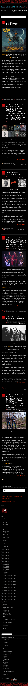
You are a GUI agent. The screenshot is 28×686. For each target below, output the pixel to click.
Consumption (12, 229)
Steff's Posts (5, 617)
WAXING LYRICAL (6, 627)
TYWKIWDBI (5, 672)
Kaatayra (10, 480)
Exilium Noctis (23, 164)
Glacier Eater (6, 230)
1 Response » (23, 123)
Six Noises (5, 663)
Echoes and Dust (6, 650)
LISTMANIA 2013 (6, 551)
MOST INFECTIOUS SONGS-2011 (9, 578)
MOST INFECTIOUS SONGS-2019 (9, 590)
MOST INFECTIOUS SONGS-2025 (9, 599)
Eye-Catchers (5, 540)
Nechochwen (19, 480)
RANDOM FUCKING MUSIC (16, 176)
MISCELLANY (5, 572)
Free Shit (4, 543)
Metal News (9, 176)
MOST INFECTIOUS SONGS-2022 (13, 248)
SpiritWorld (24, 99)
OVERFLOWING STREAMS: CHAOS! (13, 173)
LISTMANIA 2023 (6, 566)
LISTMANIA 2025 (6, 569)
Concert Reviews (6, 537)
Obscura (10, 230)
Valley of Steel (5, 674)
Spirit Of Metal (5, 665)
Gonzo (21, 99)
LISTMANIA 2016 (6, 555)
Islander (8, 99)
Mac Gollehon (14, 480)
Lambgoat (5, 656)
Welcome (4, 628)
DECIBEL (5, 648)
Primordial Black (10, 165)
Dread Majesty (20, 229)
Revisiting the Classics (7, 611)
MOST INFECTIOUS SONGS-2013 (9, 581)
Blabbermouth (5, 642)
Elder (9, 388)
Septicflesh (20, 230)
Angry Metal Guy (6, 639)
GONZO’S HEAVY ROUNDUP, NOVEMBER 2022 (15, 318)
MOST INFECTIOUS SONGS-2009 (9, 575)
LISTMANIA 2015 (6, 554)
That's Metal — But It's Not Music (9, 619)
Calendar (4, 535)
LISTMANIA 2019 (6, 560)
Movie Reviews (5, 601)
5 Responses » (22, 323)
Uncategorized (5, 625)
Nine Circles (5, 662)
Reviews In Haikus (6, 610)
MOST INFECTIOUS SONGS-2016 (9, 586)
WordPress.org (5, 524)
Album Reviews (10, 322)
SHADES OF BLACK (6, 613)
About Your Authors (6, 529)
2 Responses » (22, 177)
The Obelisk (5, 666)
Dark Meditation (18, 164)
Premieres (5, 605)
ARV (14, 164)
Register (4, 518)
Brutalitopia (5, 644)
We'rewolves (24, 311)
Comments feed (6, 522)
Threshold (24, 389)
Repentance (24, 480)
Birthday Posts (5, 534)
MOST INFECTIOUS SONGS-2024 (9, 598)
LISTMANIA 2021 (6, 563)
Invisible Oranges (6, 654)
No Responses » (22, 249)
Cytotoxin (16, 229)
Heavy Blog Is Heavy (7, 653)
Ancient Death (11, 164)
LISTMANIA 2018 (6, 558)
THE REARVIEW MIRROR (8, 622)
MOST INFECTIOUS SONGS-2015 (9, 584)
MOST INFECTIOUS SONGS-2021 (9, 593)
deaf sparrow (5, 647)
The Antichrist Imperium (18, 311)
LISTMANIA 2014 (6, 552)
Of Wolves (14, 230)
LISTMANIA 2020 (6, 561)
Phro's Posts (5, 604)
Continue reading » (21, 94)
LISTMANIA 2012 (6, 549)
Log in (4, 519)
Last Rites (5, 657)
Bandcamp (5, 641)
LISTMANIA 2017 (6, 557)
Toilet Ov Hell (5, 669)
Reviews (4, 608)
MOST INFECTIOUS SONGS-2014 (9, 582)
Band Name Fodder (6, 532)
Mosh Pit (4, 573)
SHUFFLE (5, 616)
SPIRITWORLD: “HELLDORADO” (12, 23)
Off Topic (4, 602)
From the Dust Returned (7, 651)
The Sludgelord (6, 668)
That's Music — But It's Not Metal (9, 620)
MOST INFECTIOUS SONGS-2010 (9, 576)
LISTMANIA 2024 (6, 567)
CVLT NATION (5, 645)
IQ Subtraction (5, 546)
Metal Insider (5, 660)
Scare (17, 230)
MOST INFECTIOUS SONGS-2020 (9, 592)
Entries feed (5, 521)
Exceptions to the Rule (16, 322)
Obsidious (15, 388)
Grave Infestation (5, 165)
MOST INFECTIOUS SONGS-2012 (9, 579)
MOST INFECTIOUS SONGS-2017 (9, 587)
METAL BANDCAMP (7, 659)
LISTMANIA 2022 (6, 564)
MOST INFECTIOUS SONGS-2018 (9, 589)
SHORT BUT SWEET (7, 614)
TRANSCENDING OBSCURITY (9, 671)
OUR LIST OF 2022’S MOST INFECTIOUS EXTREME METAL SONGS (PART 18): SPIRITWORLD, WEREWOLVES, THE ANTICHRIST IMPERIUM (16, 241)
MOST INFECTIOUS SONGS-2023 (9, 596)
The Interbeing (23, 388)
